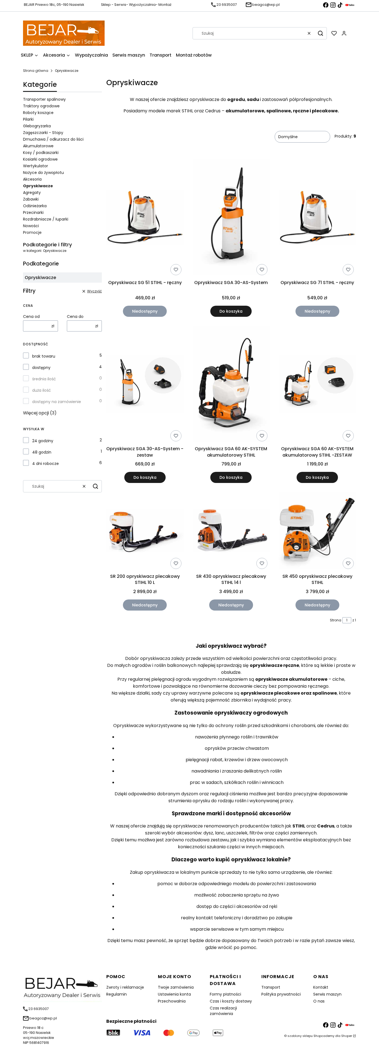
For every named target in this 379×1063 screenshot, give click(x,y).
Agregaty (32, 192)
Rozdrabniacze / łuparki (45, 219)
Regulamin (116, 994)
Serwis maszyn (327, 994)
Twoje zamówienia (176, 987)
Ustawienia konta (174, 994)
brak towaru (43, 356)
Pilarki (28, 119)
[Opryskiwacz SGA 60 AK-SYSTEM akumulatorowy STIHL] (231, 385)
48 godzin (41, 452)
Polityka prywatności (281, 994)
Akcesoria (32, 179)
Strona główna (35, 70)
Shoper (346, 1036)
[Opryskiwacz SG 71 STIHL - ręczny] (317, 218)
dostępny (41, 367)
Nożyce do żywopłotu (43, 172)
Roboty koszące (38, 112)
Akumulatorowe (38, 146)
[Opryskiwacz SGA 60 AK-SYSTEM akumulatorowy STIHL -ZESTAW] (317, 385)
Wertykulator (35, 166)
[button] (320, 33)
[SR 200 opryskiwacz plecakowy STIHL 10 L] (145, 531)
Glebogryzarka (37, 126)
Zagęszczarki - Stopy (43, 132)
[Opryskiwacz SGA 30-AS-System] (231, 218)
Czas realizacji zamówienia (223, 1010)
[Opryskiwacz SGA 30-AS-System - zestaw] (145, 385)
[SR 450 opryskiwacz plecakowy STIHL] (317, 531)
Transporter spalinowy (44, 99)
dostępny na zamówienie (56, 401)
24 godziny (42, 441)
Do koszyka (230, 311)
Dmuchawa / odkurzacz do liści (53, 139)
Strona (335, 620)
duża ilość (41, 390)
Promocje (32, 232)
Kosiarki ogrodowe (40, 159)
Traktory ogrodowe (41, 106)
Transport (270, 987)
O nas (319, 1001)
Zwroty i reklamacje (125, 987)
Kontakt (320, 987)
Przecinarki (33, 212)
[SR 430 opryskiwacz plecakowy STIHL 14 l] (231, 531)
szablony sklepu (300, 1036)
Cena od (31, 316)
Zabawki (31, 199)
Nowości (31, 226)
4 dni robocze (45, 463)
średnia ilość (44, 379)
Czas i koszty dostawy (231, 1001)
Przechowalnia (172, 1001)
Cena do (75, 316)
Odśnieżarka (35, 206)
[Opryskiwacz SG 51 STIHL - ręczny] (145, 218)
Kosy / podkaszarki (41, 152)
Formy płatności (225, 994)
